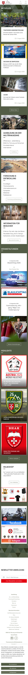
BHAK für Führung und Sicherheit (14, 632)
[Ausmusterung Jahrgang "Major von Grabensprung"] (14, 329)
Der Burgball (14, 621)
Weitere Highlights (14, 458)
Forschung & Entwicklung (14, 599)
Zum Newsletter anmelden (14, 581)
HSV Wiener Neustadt (14, 625)
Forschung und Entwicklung (14, 199)
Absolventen (14, 605)
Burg (14, 615)
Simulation (14, 601)
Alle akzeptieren (13, 664)
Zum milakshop (14, 482)
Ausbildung (14, 152)
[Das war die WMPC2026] (14, 51)
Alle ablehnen (13, 668)
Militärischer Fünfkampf (14, 629)
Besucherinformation (14, 240)
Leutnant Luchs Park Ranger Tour (14, 627)
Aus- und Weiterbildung (14, 597)
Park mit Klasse (14, 623)
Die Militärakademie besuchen (14, 613)
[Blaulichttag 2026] (14, 284)
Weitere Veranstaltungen (14, 344)
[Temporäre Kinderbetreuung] (14, 20)
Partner (14, 607)
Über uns (14, 603)
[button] (3, 122)
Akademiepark (14, 619)
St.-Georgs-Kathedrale (14, 617)
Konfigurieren (13, 672)
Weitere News (14, 110)
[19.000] (14, 84)
